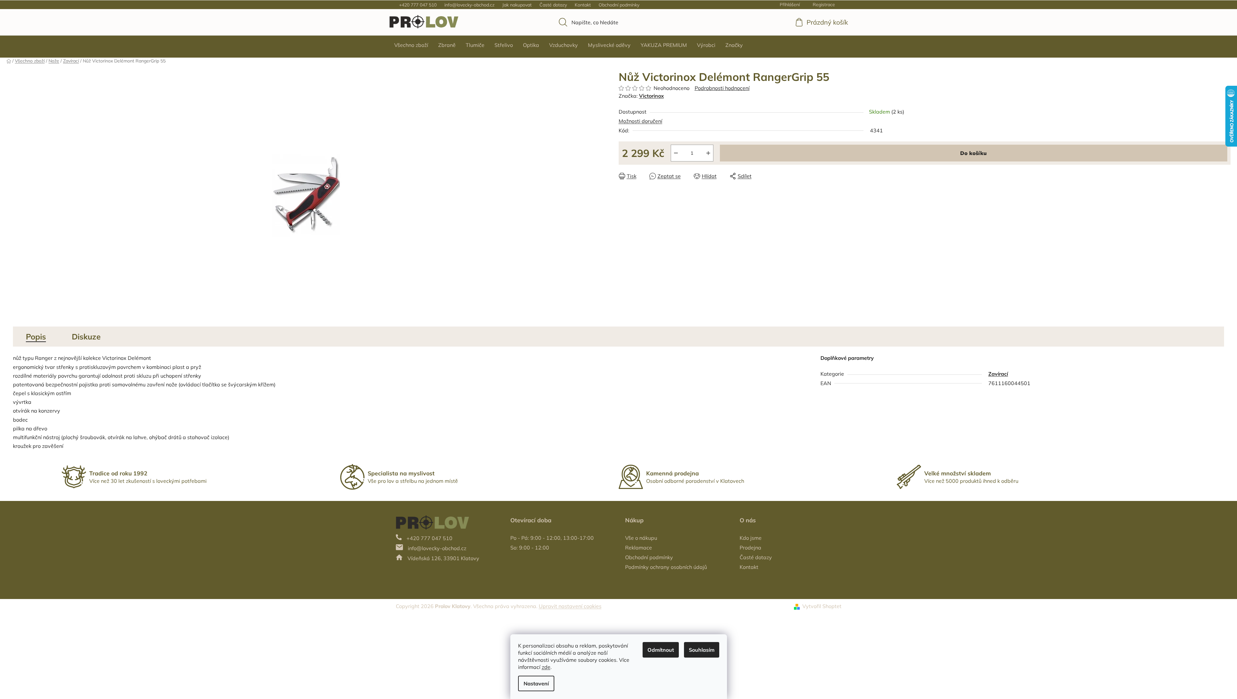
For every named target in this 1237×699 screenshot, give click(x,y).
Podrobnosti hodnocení (722, 88)
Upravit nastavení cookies (570, 606)
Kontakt (583, 5)
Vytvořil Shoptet (821, 606)
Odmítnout (660, 650)
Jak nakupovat (517, 5)
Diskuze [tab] (86, 336)
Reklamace (638, 547)
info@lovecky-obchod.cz (469, 5)
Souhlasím (701, 650)
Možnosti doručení (640, 121)
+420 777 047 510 (418, 5)
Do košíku (973, 153)
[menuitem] (411, 45)
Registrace (824, 4)
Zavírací (998, 374)
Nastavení (536, 683)
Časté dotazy (553, 5)
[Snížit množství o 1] (676, 153)
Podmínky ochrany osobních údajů (666, 567)
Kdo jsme (751, 538)
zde (546, 667)
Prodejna (750, 547)
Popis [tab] (36, 336)
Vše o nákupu (641, 538)
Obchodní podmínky (619, 5)
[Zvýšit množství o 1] (708, 153)
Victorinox (651, 96)
